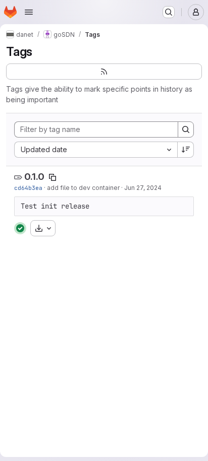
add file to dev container (83, 187)
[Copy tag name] (52, 177)
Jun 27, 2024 (143, 187)
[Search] (186, 129)
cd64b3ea (28, 187)
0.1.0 (34, 176)
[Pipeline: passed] (20, 228)
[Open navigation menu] (29, 12)
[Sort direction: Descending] (186, 150)
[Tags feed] (104, 71)
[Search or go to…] (169, 12)
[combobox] (95, 150)
